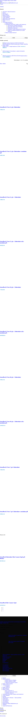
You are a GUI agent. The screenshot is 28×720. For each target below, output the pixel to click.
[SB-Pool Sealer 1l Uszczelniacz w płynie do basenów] (15, 49)
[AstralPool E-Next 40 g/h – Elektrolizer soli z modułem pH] (10, 399)
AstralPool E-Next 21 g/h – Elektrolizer (10, 197)
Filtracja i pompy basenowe (11, 32)
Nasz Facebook (6, 669)
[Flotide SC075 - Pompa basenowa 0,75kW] (15, 45)
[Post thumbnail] (5, 637)
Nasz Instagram (6, 670)
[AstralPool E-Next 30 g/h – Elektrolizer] (10, 265)
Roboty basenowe (6, 19)
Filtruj (26, 37)
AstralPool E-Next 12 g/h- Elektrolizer (10, 107)
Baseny (4, 12)
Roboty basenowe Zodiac (10, 681)
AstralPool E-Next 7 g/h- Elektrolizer (10, 467)
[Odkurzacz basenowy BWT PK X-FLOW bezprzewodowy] (15, 54)
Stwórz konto (3, 715)
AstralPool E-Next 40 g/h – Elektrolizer (10, 377)
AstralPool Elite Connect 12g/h (8, 602)
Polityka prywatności (7, 656)
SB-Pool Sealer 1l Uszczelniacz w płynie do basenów (14, 51)
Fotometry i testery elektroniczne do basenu (17, 29)
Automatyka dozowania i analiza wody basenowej (15, 24)
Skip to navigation (4, 0)
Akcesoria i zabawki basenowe (9, 11)
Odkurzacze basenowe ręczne (11, 682)
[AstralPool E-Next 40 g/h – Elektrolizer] (10, 355)
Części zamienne (6, 17)
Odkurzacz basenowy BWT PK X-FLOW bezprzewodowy (15, 55)
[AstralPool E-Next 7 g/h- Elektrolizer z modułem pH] (10, 489)
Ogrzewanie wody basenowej (9, 18)
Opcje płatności (6, 667)
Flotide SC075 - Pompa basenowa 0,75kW (12, 46)
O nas (4, 661)
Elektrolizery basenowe (12, 28)
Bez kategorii (5, 14)
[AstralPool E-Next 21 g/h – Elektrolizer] (10, 175)
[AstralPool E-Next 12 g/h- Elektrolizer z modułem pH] (10, 129)
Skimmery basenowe (9, 693)
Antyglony (7, 686)
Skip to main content (12, 0)
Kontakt (4, 660)
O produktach (5, 662)
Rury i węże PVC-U (9, 690)
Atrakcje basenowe (9, 23)
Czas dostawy (5, 666)
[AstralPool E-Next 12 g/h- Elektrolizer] (10, 85)
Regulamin (5, 659)
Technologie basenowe (7, 22)
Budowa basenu (6, 15)
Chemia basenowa (6, 16)
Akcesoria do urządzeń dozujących (15, 25)
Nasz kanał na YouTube (7, 668)
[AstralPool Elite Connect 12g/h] (10, 580)
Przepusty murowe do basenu (11, 691)
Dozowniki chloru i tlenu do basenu (15, 26)
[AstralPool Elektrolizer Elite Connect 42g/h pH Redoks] (10, 533)
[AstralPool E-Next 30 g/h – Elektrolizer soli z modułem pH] (10, 309)
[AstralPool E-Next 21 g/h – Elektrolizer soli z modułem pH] (10, 219)
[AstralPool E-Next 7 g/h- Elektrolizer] (10, 445)
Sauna (4, 21)
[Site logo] (4, 2)
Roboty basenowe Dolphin (10, 680)
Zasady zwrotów (6, 658)
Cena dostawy (5, 664)
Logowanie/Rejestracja (7, 705)
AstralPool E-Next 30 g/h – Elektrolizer (10, 287)
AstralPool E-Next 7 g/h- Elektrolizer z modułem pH (14, 511)
